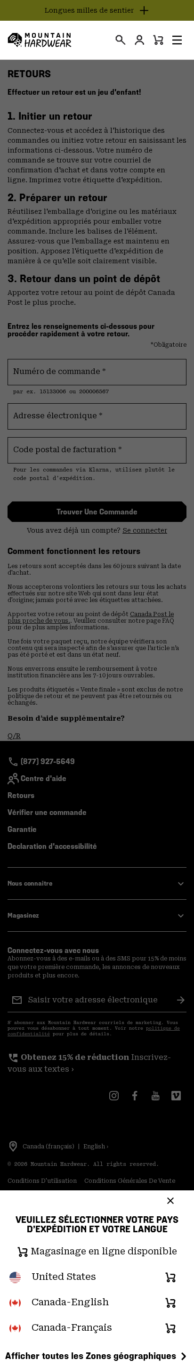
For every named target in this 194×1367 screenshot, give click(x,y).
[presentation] (120, 40)
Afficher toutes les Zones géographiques (90, 1355)
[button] (177, 40)
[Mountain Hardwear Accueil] (40, 40)
